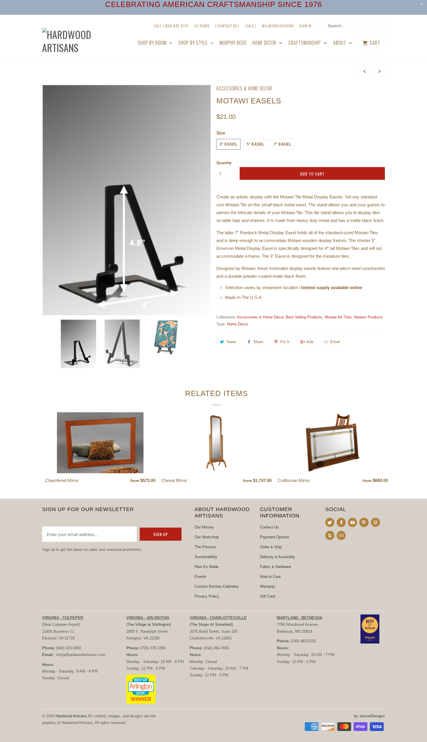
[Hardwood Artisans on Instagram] (375, 522)
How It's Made (206, 566)
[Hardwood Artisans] (82, 36)
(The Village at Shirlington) (148, 624)
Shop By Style (193, 43)
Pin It (284, 342)
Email (335, 342)
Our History (204, 527)
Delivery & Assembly (277, 557)
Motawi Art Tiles (338, 317)
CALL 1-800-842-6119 (171, 25)
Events (201, 576)
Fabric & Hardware (275, 566)
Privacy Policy (207, 596)
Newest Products (368, 317)
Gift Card (267, 596)
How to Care (270, 576)
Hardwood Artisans (71, 716)
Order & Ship (271, 547)
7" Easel (282, 144)
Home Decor (265, 43)
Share (258, 342)
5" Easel (255, 144)
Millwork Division (278, 25)
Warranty (267, 586)
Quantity (224, 163)
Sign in (305, 25)
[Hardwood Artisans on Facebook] (341, 522)
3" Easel (228, 144)
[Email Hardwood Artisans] (341, 535)
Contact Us (269, 527)
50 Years (201, 25)
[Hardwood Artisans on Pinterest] (363, 522)
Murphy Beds (233, 43)
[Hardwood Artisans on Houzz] (329, 535)
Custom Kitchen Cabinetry (217, 586)
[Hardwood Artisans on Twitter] (329, 522)
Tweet (231, 342)
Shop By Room (153, 43)
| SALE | (250, 25)
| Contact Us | (227, 25)
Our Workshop (207, 537)
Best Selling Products (304, 317)
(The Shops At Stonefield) (211, 624)
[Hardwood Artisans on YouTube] (352, 522)
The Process (205, 547)
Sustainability (206, 557)
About (340, 43)
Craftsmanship (305, 43)
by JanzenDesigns (369, 716)
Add (309, 342)
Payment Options (274, 537)
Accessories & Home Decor (244, 88)
